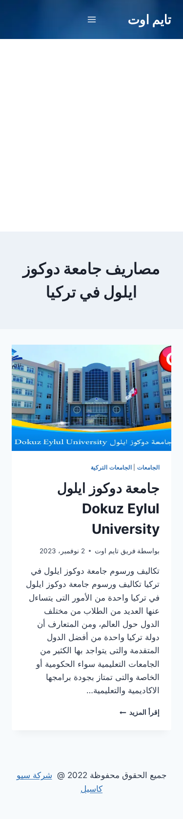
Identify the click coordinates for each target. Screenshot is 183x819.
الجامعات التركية (111, 467)
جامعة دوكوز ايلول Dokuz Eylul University (108, 508)
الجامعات (148, 467)
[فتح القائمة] (91, 19)
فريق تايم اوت (115, 551)
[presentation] (91, 398)
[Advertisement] (91, 135)
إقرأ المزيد (140, 712)
